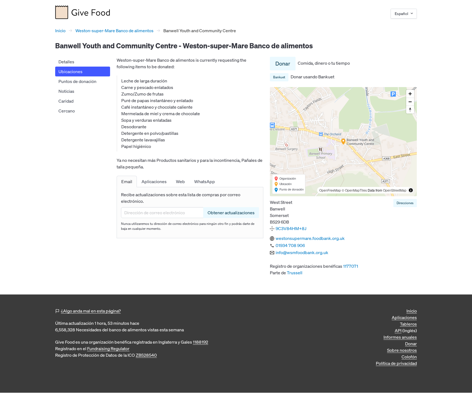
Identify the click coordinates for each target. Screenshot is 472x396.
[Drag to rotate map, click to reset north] (410, 110)
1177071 (350, 266)
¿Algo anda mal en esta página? (91, 311)
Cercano (66, 111)
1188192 (200, 342)
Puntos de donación (77, 81)
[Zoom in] (410, 94)
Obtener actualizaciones (231, 213)
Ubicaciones (70, 72)
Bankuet (279, 77)
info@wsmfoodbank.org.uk (302, 252)
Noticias (66, 91)
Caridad (65, 101)
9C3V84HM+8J (291, 228)
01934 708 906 (290, 245)
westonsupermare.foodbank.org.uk (310, 238)
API (398, 330)
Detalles (66, 62)
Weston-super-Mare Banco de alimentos (114, 31)
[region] (343, 141)
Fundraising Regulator (108, 349)
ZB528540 (146, 355)
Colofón (409, 357)
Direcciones (405, 203)
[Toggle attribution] (411, 190)
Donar (282, 63)
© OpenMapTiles (354, 190)
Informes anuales (400, 337)
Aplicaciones (404, 317)
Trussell (294, 273)
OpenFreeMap (330, 190)
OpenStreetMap (394, 190)
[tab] (127, 181)
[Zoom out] (410, 102)
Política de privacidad (396, 363)
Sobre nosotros (402, 350)
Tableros (408, 324)
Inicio (60, 31)
